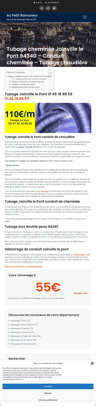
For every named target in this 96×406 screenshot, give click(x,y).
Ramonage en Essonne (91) (22, 332)
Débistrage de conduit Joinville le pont (26, 87)
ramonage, (45, 191)
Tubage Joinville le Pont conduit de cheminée (28, 82)
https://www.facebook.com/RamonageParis (24, 266)
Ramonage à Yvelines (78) (21, 328)
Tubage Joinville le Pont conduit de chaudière (31, 79)
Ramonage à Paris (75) (20, 321)
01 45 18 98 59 (53, 2)
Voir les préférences (48, 400)
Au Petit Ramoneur (22, 15)
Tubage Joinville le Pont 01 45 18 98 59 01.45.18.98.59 (30, 76)
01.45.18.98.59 (17, 98)
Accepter (48, 386)
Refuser (48, 393)
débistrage (79, 254)
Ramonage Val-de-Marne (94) (23, 340)
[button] (92, 363)
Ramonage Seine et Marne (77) (24, 324)
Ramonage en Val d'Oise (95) (23, 344)
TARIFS (25, 298)
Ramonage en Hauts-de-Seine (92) (25, 336)
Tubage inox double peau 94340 (23, 84)
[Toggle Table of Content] (49, 73)
